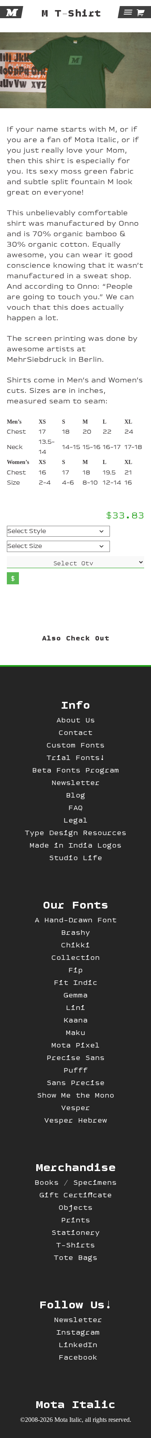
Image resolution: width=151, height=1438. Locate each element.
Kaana (76, 1019)
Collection (76, 957)
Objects (76, 1207)
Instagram (78, 1332)
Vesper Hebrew (75, 1120)
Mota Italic (76, 1403)
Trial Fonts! (76, 757)
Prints (75, 1219)
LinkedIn (78, 1344)
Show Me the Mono (75, 1095)
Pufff (76, 1070)
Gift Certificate (75, 1194)
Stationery (76, 1232)
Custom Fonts (76, 744)
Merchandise (76, 1166)
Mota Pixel (76, 1045)
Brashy (75, 932)
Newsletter (76, 782)
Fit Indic (75, 982)
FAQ (75, 807)
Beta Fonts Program (75, 770)
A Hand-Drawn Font (76, 919)
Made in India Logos (76, 845)
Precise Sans (76, 1057)
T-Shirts (75, 1244)
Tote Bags (75, 1257)
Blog (75, 795)
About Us (75, 719)
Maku (75, 1032)
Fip (75, 969)
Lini (75, 1007)
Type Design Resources (75, 832)
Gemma (76, 994)
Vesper (75, 1107)
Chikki (75, 944)
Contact (76, 732)
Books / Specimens (76, 1182)
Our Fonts (75, 904)
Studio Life (75, 857)
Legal (76, 820)
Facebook (78, 1357)
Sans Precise (76, 1082)
